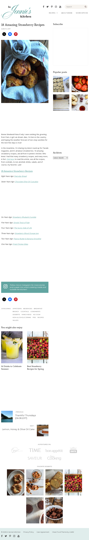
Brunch (16, 311)
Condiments (35, 311)
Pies (34, 317)
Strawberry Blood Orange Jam (27, 233)
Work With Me (82, 13)
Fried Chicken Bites (20, 244)
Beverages (27, 308)
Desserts (16, 314)
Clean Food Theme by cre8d (63, 532)
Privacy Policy (28, 532)
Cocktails (25, 311)
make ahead (26, 314)
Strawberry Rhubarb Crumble (24, 217)
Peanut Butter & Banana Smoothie (27, 239)
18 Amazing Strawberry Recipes (17, 171)
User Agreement (43, 532)
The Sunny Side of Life (23, 228)
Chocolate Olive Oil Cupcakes (26, 181)
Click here (10, 159)
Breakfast (38, 308)
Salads (15, 320)
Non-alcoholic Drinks (22, 317)
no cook (36, 314)
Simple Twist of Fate (21, 222)
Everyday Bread (20, 176)
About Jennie (66, 13)
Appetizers (17, 308)
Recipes (52, 13)
